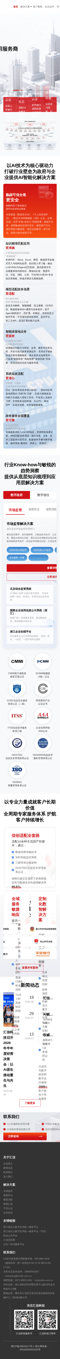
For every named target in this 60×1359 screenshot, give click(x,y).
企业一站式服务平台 (13, 1244)
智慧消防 (8, 1199)
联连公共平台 (10, 1235)
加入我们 (8, 1176)
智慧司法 (8, 1195)
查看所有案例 (30, 967)
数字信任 (43, 495)
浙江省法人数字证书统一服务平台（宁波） (25, 1231)
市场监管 (8, 1191)
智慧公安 (8, 1204)
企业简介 (8, 1163)
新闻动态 (8, 1168)
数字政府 (17, 495)
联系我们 (8, 1172)
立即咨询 (13, 1136)
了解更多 (30, 1103)
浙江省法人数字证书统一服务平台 (20, 1227)
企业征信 (8, 1212)
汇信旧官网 (9, 1240)
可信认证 (8, 1208)
